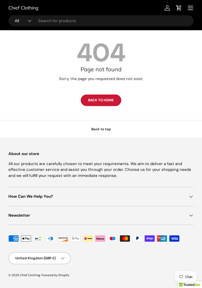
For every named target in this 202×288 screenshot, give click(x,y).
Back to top (101, 129)
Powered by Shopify (55, 275)
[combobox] (101, 20)
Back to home (101, 100)
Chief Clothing (30, 275)
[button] (179, 8)
